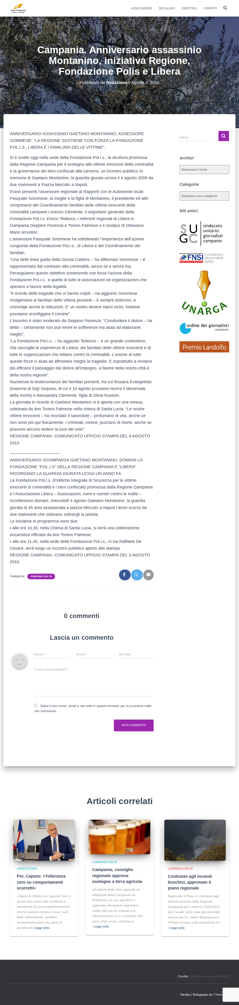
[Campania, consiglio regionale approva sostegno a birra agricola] (119, 837)
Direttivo (189, 8)
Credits (183, 976)
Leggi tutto (41, 928)
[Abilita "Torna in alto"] (229, 995)
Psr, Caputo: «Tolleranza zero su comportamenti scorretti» (41, 882)
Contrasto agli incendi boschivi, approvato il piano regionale (190, 882)
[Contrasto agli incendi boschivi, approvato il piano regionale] (195, 840)
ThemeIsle (221, 994)
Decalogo (167, 8)
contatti (210, 8)
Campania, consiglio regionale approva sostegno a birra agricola (117, 875)
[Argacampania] (18, 8)
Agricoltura (27, 868)
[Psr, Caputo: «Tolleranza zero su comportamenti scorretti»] (44, 840)
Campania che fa (41, 576)
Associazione (141, 8)
